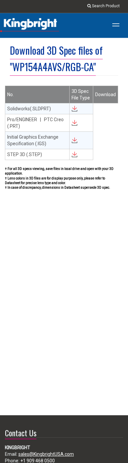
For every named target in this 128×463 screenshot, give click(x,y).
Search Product (105, 6)
